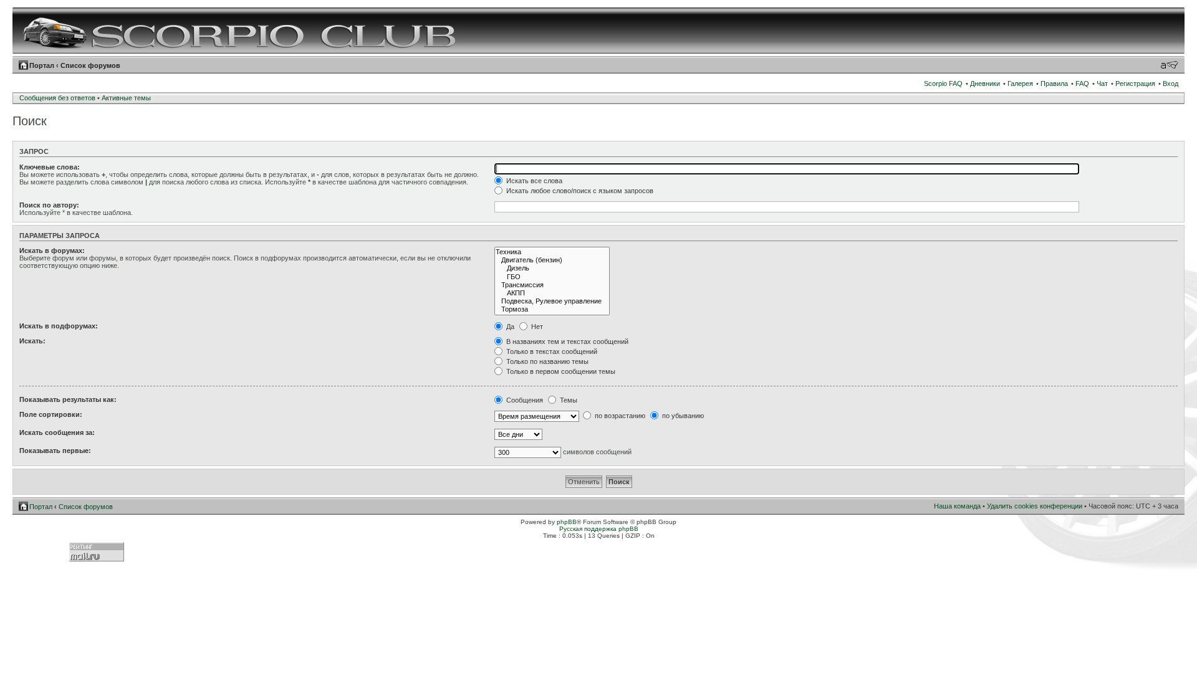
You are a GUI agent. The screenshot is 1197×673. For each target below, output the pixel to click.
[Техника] (552, 252)
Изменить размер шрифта (1169, 64)
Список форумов (90, 65)
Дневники (985, 83)
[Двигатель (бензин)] (552, 260)
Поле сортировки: (50, 414)
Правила (1054, 83)
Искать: (32, 341)
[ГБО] (552, 277)
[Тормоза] (552, 309)
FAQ (1082, 83)
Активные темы (126, 98)
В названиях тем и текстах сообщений (566, 341)
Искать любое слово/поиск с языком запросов (578, 190)
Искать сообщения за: (57, 432)
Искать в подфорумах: (58, 326)
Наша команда (957, 506)
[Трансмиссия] (552, 285)
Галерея (1020, 83)
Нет (536, 326)
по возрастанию (619, 415)
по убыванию (682, 415)
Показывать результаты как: (68, 399)
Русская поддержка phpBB (598, 528)
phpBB (567, 521)
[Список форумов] (241, 30)
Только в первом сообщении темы (559, 371)
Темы (567, 400)
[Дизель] (552, 268)
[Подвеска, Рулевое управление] (552, 301)
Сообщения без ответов (57, 98)
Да (509, 326)
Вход (1170, 83)
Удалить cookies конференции (1034, 506)
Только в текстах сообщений (550, 351)
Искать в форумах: (52, 250)
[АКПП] (552, 293)
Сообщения (523, 400)
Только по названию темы (546, 361)
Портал (41, 65)
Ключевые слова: (49, 167)
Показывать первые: (55, 450)
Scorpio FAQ (943, 83)
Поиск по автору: (49, 205)
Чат (1102, 83)
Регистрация (1135, 83)
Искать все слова (533, 180)
